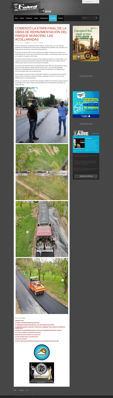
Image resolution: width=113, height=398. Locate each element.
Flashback (76, 159)
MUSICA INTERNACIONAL (80, 154)
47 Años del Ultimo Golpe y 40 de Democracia (26, 336)
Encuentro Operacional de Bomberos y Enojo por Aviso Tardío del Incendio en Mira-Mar (37, 341)
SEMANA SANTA (19, 320)
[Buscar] (96, 18)
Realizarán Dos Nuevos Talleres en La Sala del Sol (27, 334)
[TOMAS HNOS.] (86, 60)
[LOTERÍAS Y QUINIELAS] (41, 383)
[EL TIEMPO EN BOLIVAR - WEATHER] (41, 360)
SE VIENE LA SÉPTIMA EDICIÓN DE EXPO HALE (27, 322)
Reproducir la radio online (86, 176)
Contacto (21, 390)
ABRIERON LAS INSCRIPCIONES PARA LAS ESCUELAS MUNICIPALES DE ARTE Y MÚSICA (38, 330)
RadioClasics (77, 167)
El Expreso (89, 138)
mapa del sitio (88, 1)
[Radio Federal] (43, 143)
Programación (95, 133)
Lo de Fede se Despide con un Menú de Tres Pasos (28, 332)
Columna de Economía (20, 339)
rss (27, 390)
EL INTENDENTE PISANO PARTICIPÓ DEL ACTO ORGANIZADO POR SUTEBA (34, 325)
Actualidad (27, 42)
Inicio (15, 390)
